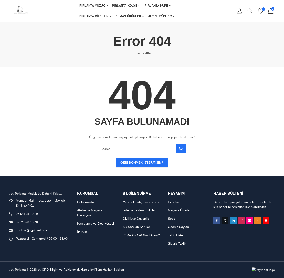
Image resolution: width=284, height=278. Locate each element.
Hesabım (174, 202)
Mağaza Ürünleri (179, 210)
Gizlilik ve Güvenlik (136, 218)
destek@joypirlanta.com (32, 230)
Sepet (172, 218)
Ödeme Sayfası (179, 227)
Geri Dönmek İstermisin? (141, 162)
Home (137, 53)
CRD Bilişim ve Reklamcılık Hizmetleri (68, 269)
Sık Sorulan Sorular (136, 227)
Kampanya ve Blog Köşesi (95, 223)
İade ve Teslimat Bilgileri (139, 210)
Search (181, 148)
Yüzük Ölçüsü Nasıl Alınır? (141, 235)
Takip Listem (176, 235)
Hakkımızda (85, 202)
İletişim (82, 232)
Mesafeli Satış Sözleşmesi (141, 202)
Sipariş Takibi (177, 243)
